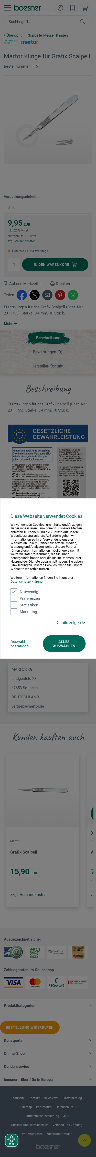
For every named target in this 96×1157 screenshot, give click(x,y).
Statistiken (29, 605)
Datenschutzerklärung (26, 581)
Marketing (28, 611)
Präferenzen (30, 598)
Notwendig (29, 592)
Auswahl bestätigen (19, 643)
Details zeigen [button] (69, 622)
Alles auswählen (64, 644)
